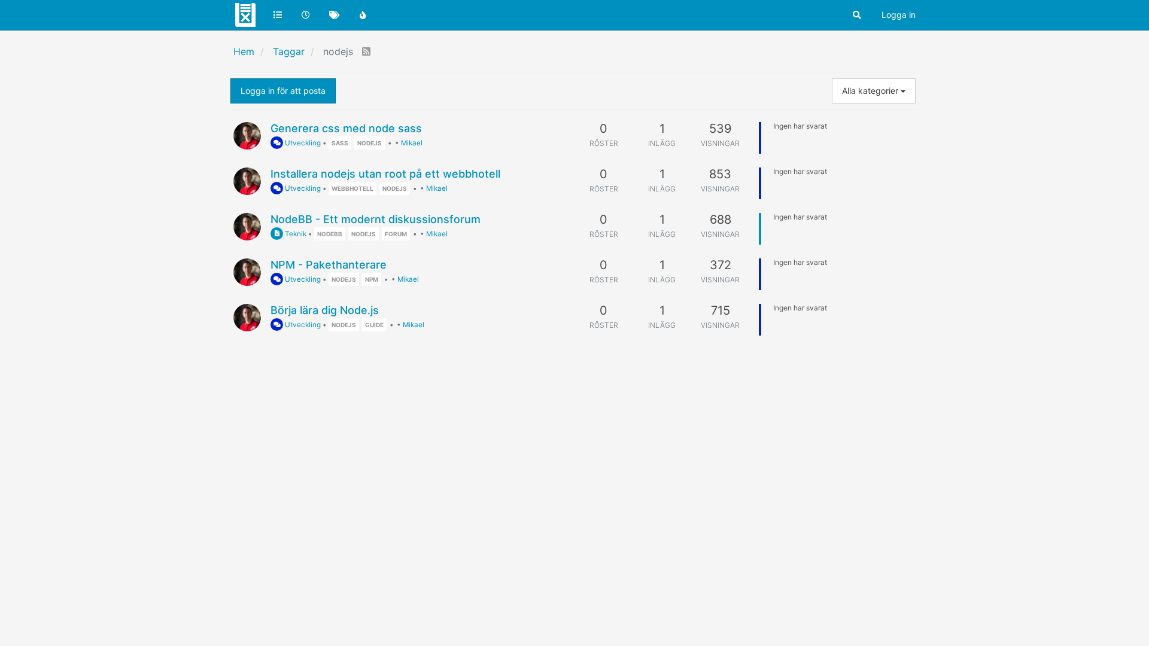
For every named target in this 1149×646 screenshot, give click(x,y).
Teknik (294, 234)
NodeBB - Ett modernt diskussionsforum (375, 219)
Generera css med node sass (346, 128)
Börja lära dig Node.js (324, 310)
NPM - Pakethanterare (328, 264)
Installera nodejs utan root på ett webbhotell (385, 173)
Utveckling (302, 143)
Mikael (411, 143)
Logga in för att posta (283, 91)
